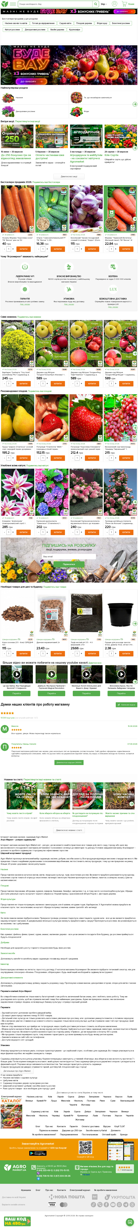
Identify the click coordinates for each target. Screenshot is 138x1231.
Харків (60, 1096)
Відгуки (106, 1126)
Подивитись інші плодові (40, 391)
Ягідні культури (8, 899)
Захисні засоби (8, 953)
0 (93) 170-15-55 (61, 1170)
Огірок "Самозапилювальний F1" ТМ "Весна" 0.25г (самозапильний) (51, 239)
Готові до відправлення (43, 23)
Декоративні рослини (35, 29)
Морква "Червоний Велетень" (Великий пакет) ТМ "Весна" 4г (118, 239)
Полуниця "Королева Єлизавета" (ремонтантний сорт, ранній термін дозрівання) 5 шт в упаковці (86, 448)
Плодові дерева (84, 23)
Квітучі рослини (12, 29)
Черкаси (107, 1096)
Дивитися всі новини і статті (69, 830)
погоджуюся (55, 568)
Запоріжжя (94, 1096)
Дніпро (81, 1096)
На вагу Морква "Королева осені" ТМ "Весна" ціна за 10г (17, 239)
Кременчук (82, 1115)
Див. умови (25, 304)
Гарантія (74, 1126)
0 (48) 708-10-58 (45, 1176)
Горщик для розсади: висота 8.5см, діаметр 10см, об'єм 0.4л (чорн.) (118, 643)
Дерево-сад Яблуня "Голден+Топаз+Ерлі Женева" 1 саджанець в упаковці (50, 373)
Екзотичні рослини (121, 23)
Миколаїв (65, 1100)
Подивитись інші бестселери (46, 182)
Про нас (49, 1126)
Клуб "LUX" (119, 1126)
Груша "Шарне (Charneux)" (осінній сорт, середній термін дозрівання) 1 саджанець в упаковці (17, 448)
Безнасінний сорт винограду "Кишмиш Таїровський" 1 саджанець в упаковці (118, 448)
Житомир (85, 1104)
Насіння (4, 869)
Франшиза (26, 1190)
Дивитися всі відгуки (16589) (69, 762)
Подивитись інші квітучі (37, 465)
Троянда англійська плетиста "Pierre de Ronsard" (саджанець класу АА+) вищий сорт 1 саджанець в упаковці (119, 522)
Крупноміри (74, 29)
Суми (112, 1100)
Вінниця (29, 1100)
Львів (129, 1096)
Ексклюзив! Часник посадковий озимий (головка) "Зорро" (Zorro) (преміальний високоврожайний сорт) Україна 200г (86, 239)
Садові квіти (65, 23)
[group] (20, 802)
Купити (23, 249)
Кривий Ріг (42, 1100)
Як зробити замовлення (105, 1190)
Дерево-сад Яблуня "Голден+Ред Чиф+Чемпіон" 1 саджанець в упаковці (86, 373)
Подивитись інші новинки (29, 317)
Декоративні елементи (12, 977)
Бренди (123, 1134)
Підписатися (69, 564)
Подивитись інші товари (54, 587)
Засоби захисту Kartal (96, 1130)
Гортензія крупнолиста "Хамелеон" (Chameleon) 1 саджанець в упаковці (48, 522)
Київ (50, 1096)
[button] (135, 104)
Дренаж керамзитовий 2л (48, 642)
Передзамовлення (69, 1134)
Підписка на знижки (48, 1130)
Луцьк (54, 1100)
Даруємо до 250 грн (72, 1130)
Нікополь (78, 1100)
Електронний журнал (80, 1190)
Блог (38, 1126)
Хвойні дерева (57, 29)
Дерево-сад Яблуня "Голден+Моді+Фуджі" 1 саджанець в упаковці (120, 373)
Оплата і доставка (90, 1126)
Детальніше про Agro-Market (17, 1071)
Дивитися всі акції (69, 176)
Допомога (115, 1130)
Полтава (91, 1100)
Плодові (5, 885)
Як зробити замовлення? (44, 1134)
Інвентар (5, 964)
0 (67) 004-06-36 (62, 1176)
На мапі (86, 1174)
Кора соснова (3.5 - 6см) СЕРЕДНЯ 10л (17, 643)
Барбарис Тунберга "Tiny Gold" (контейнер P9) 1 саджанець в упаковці (16, 373)
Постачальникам (90, 1134)
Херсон (118, 1096)
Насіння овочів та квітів (16, 23)
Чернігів (73, 1104)
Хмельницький (127, 1100)
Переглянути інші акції (27, 121)
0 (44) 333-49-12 (45, 1170)
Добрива (5, 942)
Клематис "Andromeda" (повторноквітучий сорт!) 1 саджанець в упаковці (13, 522)
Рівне (102, 1100)
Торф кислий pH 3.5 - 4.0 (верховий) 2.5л (82, 643)
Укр (103, 4)
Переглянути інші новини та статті (42, 779)
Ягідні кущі (102, 23)
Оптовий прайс (109, 1134)
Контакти (61, 1126)
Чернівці (56, 1115)
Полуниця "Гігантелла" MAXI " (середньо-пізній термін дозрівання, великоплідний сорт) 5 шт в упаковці (51, 448)
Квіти (3, 912)
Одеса (71, 1096)
